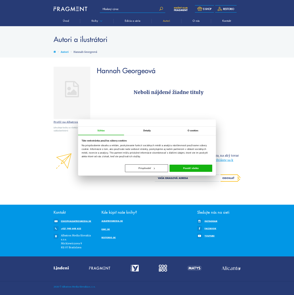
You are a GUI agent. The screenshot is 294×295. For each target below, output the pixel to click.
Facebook (210, 228)
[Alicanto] (231, 268)
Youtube (210, 236)
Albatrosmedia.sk (112, 221)
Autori (166, 21)
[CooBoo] (163, 268)
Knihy (95, 21)
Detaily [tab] (147, 130)
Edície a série (132, 21)
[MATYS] (194, 268)
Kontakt (226, 21)
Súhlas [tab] (101, 130)
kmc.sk (106, 229)
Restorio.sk (109, 237)
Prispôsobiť (144, 168)
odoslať (228, 178)
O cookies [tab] (193, 130)
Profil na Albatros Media (70, 122)
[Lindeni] (61, 268)
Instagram (211, 221)
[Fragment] (100, 268)
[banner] (70, 9)
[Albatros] (134, 268)
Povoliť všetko (191, 168)
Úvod (66, 21)
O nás (196, 21)
